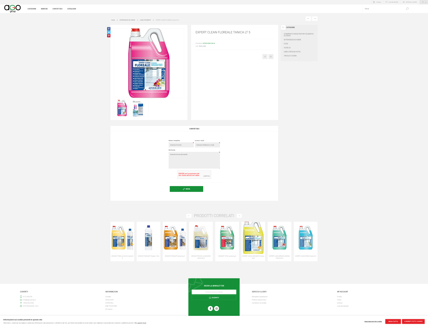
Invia (188, 189)
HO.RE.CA (287, 48)
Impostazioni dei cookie (373, 321)
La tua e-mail (199, 140)
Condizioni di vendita (259, 303)
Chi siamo (108, 309)
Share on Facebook (108, 28)
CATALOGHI (109, 300)
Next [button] (239, 216)
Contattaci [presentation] (194, 129)
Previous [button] (188, 216)
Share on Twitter (108, 32)
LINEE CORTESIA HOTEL (292, 52)
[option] (122, 243)
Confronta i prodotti (411, 2)
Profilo (339, 297)
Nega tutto (393, 321)
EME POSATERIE (111, 306)
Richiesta (172, 150)
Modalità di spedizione (260, 297)
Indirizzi (339, 303)
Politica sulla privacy (259, 300)
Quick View (120, 240)
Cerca (407, 8)
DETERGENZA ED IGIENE (292, 40)
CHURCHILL (109, 303)
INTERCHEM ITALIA (209, 43)
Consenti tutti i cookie (413, 321)
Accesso (378, 2)
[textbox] (382, 8)
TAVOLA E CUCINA (290, 56)
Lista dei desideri (343, 306)
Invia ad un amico (270, 56)
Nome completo (174, 140)
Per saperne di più (140, 323)
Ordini (339, 300)
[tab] (194, 129)
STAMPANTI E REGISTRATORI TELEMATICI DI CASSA (299, 35)
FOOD (286, 44)
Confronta (264, 56)
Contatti (108, 297)
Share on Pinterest (108, 35)
